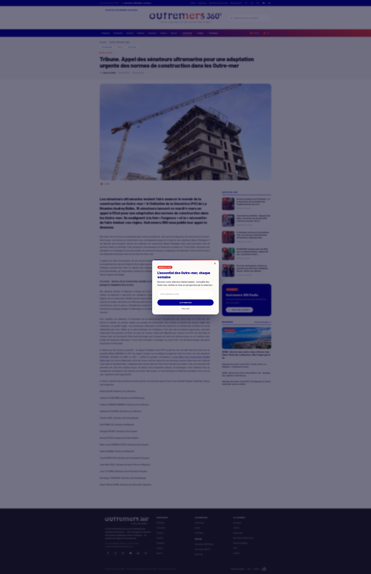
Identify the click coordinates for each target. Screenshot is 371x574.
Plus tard (185, 309)
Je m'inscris (185, 303)
